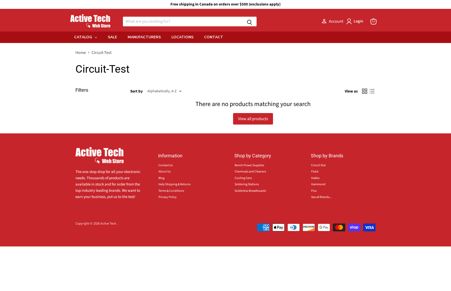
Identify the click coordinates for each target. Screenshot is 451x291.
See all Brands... (321, 197)
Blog (161, 178)
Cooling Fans (243, 178)
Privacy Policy (167, 197)
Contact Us (165, 165)
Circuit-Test (318, 165)
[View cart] (373, 21)
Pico (314, 191)
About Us (164, 171)
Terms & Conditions (171, 191)
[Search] (249, 21)
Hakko (315, 178)
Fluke (314, 171)
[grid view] (364, 91)
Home (80, 52)
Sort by (136, 91)
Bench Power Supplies (249, 165)
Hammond (318, 184)
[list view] (372, 91)
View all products (253, 119)
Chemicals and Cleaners (250, 171)
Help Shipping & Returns (174, 184)
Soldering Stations (247, 184)
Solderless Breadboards (250, 191)
